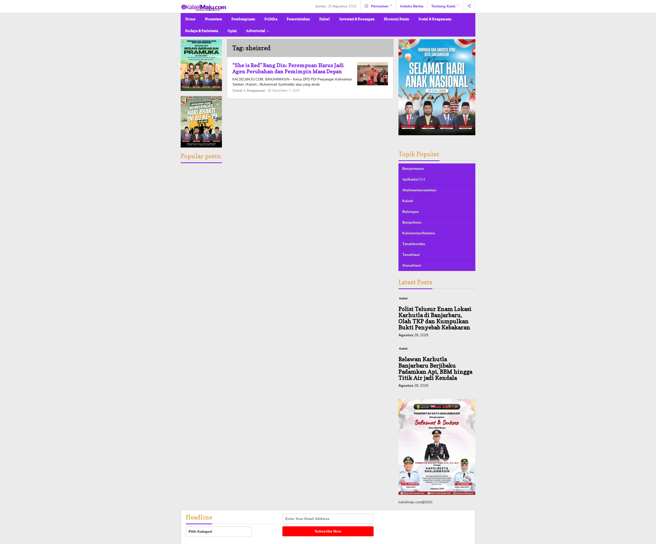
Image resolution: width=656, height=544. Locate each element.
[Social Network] (469, 6)
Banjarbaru (412, 222)
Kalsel (407, 201)
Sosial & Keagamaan (248, 91)
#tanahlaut (411, 265)
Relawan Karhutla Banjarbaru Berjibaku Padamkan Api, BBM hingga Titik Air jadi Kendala (435, 368)
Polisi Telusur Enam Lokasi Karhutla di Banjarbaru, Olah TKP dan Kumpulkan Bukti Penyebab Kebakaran (434, 318)
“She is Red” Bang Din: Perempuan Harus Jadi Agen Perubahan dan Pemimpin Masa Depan (288, 68)
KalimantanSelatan (418, 233)
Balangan (410, 211)
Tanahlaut (411, 255)
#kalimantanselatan (419, 190)
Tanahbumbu (413, 244)
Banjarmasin (413, 168)
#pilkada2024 (413, 179)
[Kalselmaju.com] (204, 8)
